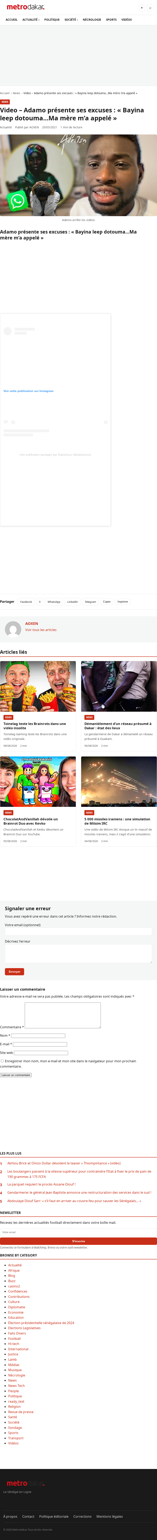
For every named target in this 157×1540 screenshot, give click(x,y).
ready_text (16, 1401)
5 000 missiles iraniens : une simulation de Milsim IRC (117, 821)
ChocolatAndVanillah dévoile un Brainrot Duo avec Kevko (30, 821)
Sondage (15, 1427)
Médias (13, 1365)
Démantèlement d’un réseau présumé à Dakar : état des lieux (117, 725)
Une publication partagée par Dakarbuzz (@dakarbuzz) (55, 454)
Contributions (19, 1296)
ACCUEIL (12, 19)
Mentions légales (109, 1516)
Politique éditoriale (53, 1516)
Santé (12, 1417)
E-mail (6, 1044)
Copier (107, 601)
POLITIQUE (52, 19)
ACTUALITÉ (30, 19)
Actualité (15, 1265)
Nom (5, 1035)
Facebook (26, 602)
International (18, 1349)
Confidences (17, 1291)
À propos (10, 1516)
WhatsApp (54, 602)
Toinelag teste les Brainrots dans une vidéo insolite (34, 725)
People (13, 1391)
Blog (11, 1275)
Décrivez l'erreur (17, 941)
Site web (6, 1052)
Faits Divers (17, 1333)
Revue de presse (21, 1412)
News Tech (16, 1385)
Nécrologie (16, 1375)
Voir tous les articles (41, 630)
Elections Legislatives (24, 1328)
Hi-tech (13, 1343)
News (5, 101)
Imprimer (123, 601)
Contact (28, 1516)
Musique (15, 1370)
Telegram (90, 602)
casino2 (14, 1286)
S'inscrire (78, 1241)
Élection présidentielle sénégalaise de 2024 (41, 1323)
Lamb (12, 1359)
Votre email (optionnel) (22, 925)
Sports (13, 1432)
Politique (15, 1396)
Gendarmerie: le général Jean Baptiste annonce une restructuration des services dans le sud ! (79, 1192)
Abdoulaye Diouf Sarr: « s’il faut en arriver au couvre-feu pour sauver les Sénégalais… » (74, 1201)
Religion (14, 1406)
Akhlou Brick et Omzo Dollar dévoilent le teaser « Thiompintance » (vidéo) (64, 1163)
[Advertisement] (78, 55)
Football (14, 1338)
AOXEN (34, 127)
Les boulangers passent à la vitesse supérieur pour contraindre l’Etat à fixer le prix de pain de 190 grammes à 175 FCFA (79, 1174)
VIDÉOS (126, 19)
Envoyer (14, 971)
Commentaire (12, 1027)
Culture (14, 1302)
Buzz (12, 1281)
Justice (13, 1354)
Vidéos (13, 1443)
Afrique (14, 1270)
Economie (16, 1312)
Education (16, 1317)
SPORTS (111, 19)
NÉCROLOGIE (92, 19)
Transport (16, 1438)
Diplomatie (16, 1307)
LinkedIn (72, 602)
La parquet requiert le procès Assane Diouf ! (41, 1184)
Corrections (82, 1516)
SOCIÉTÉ (70, 19)
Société (13, 1422)
